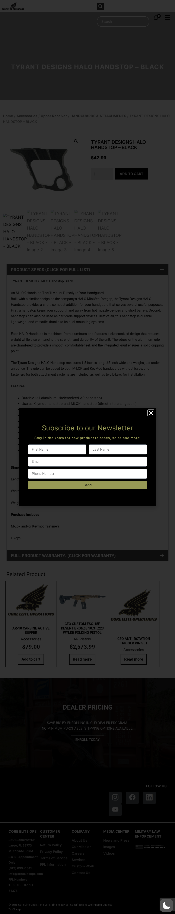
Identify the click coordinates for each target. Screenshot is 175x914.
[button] (166, 905)
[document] (87, 457)
